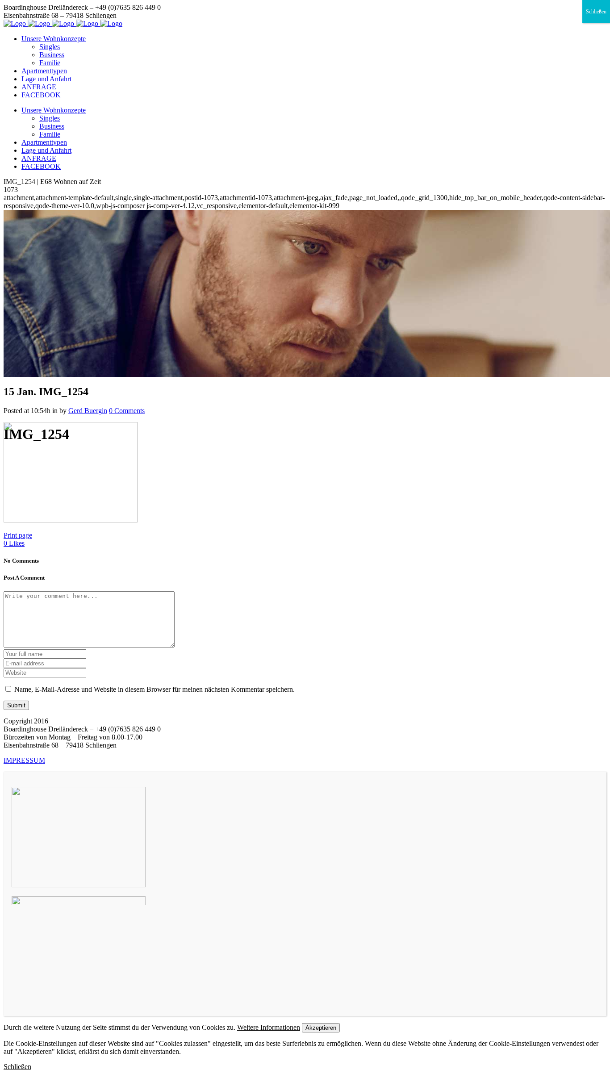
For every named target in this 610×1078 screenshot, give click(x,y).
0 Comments (127, 410)
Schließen (596, 11)
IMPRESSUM (24, 760)
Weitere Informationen (268, 1027)
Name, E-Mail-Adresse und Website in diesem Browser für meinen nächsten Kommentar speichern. (154, 689)
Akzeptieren (320, 1027)
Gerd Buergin (87, 410)
